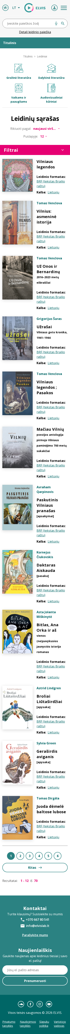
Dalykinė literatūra (51, 78)
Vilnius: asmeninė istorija (46, 217)
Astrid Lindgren (49, 688)
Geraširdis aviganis (47, 754)
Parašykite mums (35, 935)
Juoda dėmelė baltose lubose (51, 809)
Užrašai (44, 326)
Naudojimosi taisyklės (28, 1024)
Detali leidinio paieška (35, 32)
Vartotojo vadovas (60, 1024)
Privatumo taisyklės (8, 1024)
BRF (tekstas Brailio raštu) (51, 183)
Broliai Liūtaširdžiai (49, 699)
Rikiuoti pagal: (20, 128)
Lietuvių (53, 192)
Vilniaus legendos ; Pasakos (47, 387)
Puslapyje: (30, 136)
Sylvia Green (46, 743)
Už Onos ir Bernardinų (48, 269)
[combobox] (35, 23)
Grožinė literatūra (18, 78)
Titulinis (28, 56)
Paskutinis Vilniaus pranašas (47, 505)
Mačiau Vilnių (50, 429)
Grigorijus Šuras (49, 319)
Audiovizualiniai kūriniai (51, 99)
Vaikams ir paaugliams (18, 99)
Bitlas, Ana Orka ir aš (48, 627)
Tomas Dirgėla (48, 798)
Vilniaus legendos (46, 164)
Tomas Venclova (49, 203)
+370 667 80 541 (37, 919)
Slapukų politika (44, 1024)
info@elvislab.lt (37, 926)
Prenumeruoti (35, 981)
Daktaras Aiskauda (46, 567)
